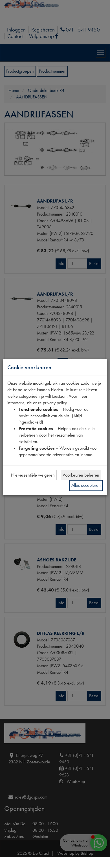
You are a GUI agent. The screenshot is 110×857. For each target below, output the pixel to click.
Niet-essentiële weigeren (33, 475)
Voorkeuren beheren (81, 475)
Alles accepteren (86, 485)
